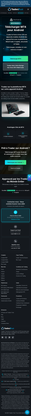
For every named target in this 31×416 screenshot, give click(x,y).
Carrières (3, 321)
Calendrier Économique (21, 287)
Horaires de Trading (21, 276)
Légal (2, 319)
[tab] (3, 13)
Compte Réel (4, 257)
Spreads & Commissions (21, 269)
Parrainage (18, 307)
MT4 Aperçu (4, 285)
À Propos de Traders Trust (7, 312)
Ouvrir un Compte (15, 168)
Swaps (17, 271)
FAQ (2, 314)
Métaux (3, 278)
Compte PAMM (4, 262)
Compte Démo (4, 259)
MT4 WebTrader (5, 289)
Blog (2, 316)
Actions (3, 271)
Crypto (2, 273)
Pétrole (3, 280)
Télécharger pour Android (14, 162)
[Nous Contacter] (27, 412)
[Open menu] (28, 9)
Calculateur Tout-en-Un (21, 285)
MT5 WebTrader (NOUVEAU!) (5, 292)
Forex (2, 269)
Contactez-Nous (5, 323)
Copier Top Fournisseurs (22, 257)
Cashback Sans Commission (22, 303)
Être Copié (3, 264)
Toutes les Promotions (21, 298)
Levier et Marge (20, 273)
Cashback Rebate (20, 300)
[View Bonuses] (29, 177)
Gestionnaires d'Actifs (6, 300)
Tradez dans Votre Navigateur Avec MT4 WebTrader (15, 66)
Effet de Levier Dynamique (22, 289)
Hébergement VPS (20, 292)
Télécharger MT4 (15, 58)
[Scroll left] (1, 13)
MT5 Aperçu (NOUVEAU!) (7, 287)
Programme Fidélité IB (21, 305)
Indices (3, 276)
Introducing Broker (5, 298)
